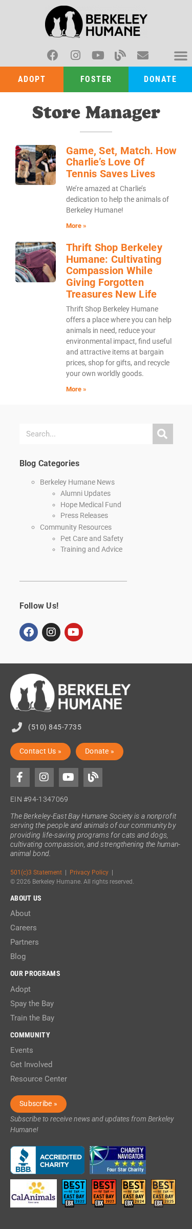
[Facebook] (52, 55)
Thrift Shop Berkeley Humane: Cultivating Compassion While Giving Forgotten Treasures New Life (114, 270)
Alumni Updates (85, 493)
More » (76, 226)
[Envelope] (143, 55)
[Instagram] (75, 55)
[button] (180, 55)
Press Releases (84, 515)
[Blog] (120, 55)
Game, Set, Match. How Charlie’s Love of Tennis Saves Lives (121, 162)
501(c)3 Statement (36, 872)
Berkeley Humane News (77, 482)
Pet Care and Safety (91, 538)
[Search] (163, 434)
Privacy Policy (89, 872)
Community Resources (76, 527)
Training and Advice (91, 549)
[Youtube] (98, 55)
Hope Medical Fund (90, 505)
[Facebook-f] (20, 777)
